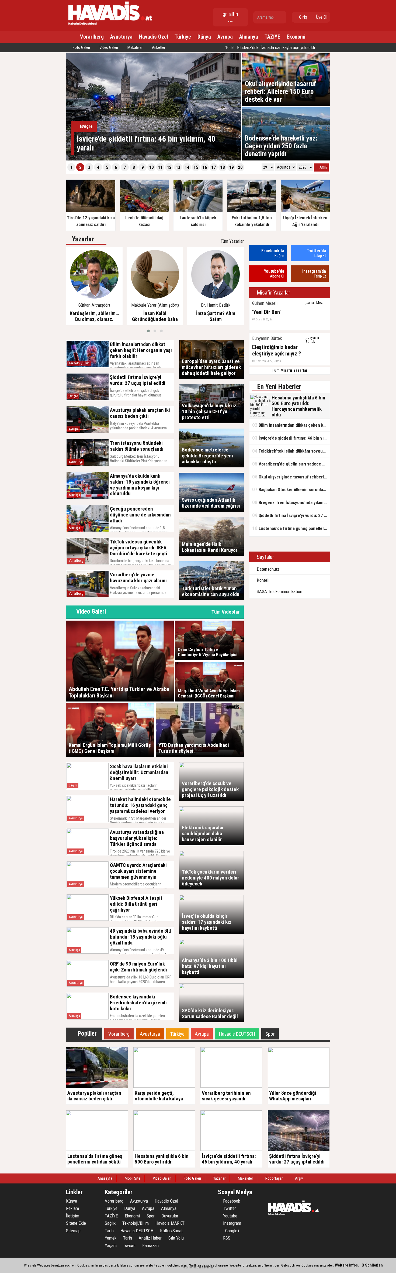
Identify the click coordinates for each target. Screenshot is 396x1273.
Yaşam (111, 1245)
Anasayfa (104, 1178)
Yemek (110, 1238)
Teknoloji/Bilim (79, 363)
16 (204, 167)
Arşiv (323, 167)
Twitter (229, 1208)
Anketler (158, 47)
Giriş (302, 17)
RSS (226, 1238)
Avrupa (225, 36)
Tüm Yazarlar (232, 241)
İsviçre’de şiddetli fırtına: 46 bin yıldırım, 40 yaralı (291, 438)
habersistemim (203, 1267)
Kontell (262, 580)
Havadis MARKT (170, 1223)
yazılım (187, 1267)
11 (160, 167)
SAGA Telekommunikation (279, 591)
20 (240, 167)
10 (151, 167)
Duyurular (169, 1216)
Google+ (231, 1230)
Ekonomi (296, 36)
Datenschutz (267, 569)
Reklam (72, 1208)
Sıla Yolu (176, 1238)
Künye (71, 1201)
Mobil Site (132, 1178)
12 (169, 167)
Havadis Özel (153, 36)
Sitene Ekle (76, 1223)
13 (178, 167)
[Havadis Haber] (110, 26)
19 (231, 167)
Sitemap (73, 1230)
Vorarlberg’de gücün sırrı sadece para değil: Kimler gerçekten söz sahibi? (291, 464)
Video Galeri (108, 47)
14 (187, 167)
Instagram (231, 1223)
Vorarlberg (92, 36)
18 (222, 167)
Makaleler (135, 47)
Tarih (109, 1230)
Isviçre (73, 396)
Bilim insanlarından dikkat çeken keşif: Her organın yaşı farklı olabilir (291, 425)
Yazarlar (219, 1178)
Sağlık (73, 785)
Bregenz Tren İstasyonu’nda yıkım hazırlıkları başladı (291, 502)
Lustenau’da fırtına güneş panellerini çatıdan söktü (291, 528)
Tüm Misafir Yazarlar (290, 370)
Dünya (204, 36)
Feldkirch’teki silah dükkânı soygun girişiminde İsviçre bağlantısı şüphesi (291, 451)
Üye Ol (321, 17)
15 (195, 167)
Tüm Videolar (225, 612)
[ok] (282, 17)
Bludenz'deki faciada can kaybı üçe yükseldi (269, 47)
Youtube (229, 1216)
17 (213, 167)
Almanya (248, 36)
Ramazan (150, 1245)
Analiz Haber (150, 1238)
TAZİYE (272, 36)
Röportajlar (274, 1178)
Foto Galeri (81, 47)
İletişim (72, 1216)
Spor (151, 1216)
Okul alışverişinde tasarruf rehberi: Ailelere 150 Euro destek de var (291, 477)
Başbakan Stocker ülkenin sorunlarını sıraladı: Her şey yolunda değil (291, 489)
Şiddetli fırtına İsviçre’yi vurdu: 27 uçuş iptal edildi (291, 515)
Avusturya (121, 36)
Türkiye (183, 36)
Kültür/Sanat (171, 1230)
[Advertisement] (356, 139)
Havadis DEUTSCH (136, 1230)
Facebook (231, 1201)
